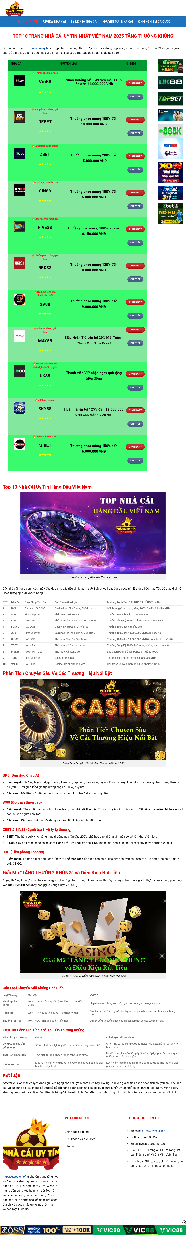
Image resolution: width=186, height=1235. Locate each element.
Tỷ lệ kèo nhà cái (84, 21)
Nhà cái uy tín (27, 21)
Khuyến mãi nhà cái (117, 21)
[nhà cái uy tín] (21, 8)
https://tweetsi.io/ (14, 1176)
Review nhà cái (54, 21)
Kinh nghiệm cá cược (154, 21)
